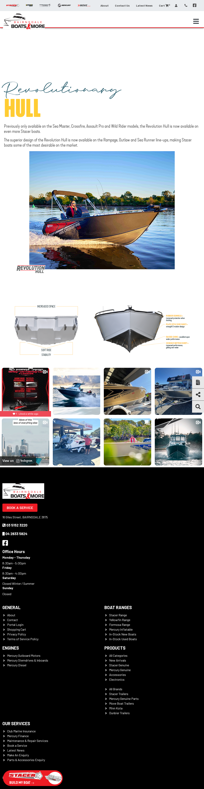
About (104, 5)
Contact (12, 620)
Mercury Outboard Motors (23, 655)
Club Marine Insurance (21, 731)
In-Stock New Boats (122, 634)
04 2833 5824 (16, 534)
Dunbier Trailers (119, 713)
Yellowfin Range (119, 620)
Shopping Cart (16, 629)
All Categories (118, 655)
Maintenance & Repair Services (27, 741)
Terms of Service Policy (22, 639)
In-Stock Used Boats (123, 639)
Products (115, 647)
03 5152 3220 (16, 525)
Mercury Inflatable (121, 629)
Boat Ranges (118, 607)
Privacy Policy (16, 634)
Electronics (117, 679)
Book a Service (20, 507)
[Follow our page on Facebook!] (194, 5)
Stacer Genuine (119, 665)
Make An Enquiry (18, 755)
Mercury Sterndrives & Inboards (27, 660)
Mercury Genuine (120, 670)
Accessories (117, 675)
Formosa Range (119, 624)
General (11, 607)
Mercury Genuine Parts (124, 698)
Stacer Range (118, 615)
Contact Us (122, 5)
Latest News (144, 5)
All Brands (115, 689)
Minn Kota (116, 708)
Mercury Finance (18, 736)
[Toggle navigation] (196, 21)
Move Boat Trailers (121, 703)
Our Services (16, 723)
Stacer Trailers (118, 694)
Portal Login (15, 624)
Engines (10, 647)
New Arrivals (117, 660)
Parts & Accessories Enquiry (26, 760)
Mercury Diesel (16, 665)
